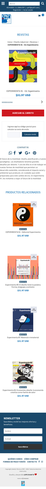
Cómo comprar (31, 459)
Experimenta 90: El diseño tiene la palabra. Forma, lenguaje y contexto (23, 285)
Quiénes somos (15, 459)
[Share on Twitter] (20, 153)
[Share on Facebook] (14, 153)
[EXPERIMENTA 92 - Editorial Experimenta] (23, 214)
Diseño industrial (21, 42)
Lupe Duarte (29, 475)
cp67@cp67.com (33, 7)
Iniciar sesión (28, 10)
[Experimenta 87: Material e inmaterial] (23, 320)
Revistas (33, 42)
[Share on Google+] (27, 153)
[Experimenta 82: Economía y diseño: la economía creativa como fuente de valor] (23, 372)
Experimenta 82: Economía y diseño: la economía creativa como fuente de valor (23, 391)
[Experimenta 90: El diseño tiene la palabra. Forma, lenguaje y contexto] (23, 267)
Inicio (9, 42)
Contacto (32, 461)
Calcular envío (30, 134)
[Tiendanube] (23, 478)
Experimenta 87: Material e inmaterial (23, 337)
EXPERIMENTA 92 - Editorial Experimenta (23, 232)
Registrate (17, 10)
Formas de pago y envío (14, 461)
